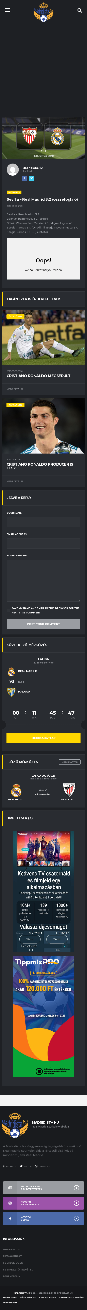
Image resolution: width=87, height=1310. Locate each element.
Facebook (11, 1166)
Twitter (27, 1166)
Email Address (17, 534)
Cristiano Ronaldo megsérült (38, 376)
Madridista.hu (22, 1293)
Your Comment (17, 555)
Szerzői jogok (13, 1262)
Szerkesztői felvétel (18, 1269)
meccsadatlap (44, 737)
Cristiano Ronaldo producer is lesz (40, 466)
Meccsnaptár (70, 762)
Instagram (44, 1166)
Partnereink (11, 1276)
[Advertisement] (43, 65)
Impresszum (11, 1249)
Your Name (14, 512)
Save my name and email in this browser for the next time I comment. (46, 610)
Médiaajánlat (12, 1256)
